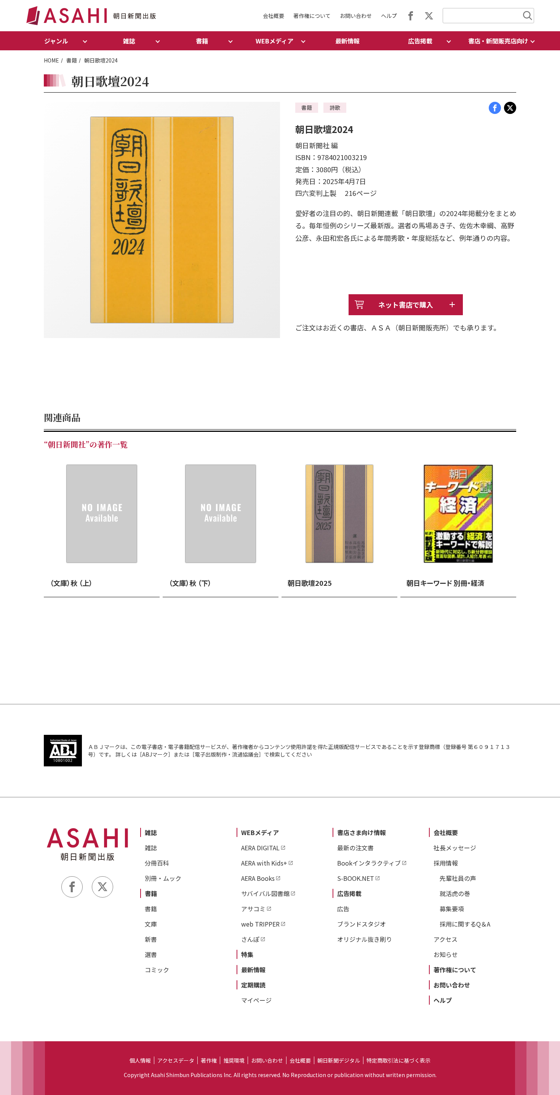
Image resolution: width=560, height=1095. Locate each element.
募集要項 (452, 908)
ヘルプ (389, 15)
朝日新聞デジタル (338, 1060)
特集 (247, 954)
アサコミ (253, 908)
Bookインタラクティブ (369, 862)
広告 (343, 908)
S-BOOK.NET (355, 878)
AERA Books (258, 878)
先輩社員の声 (458, 878)
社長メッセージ (455, 847)
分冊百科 (157, 862)
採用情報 (446, 862)
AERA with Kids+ (264, 862)
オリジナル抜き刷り (364, 939)
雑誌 (151, 832)
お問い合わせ (356, 15)
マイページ (256, 1000)
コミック (157, 969)
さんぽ (250, 939)
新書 (151, 939)
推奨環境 (234, 1060)
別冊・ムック (163, 878)
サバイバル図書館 (265, 893)
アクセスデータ (175, 1060)
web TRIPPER (260, 923)
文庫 (151, 923)
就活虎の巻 (455, 893)
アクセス (446, 939)
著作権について (312, 15)
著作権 (209, 1060)
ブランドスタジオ (361, 923)
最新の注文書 (355, 847)
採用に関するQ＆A (465, 923)
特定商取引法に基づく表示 (398, 1060)
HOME (51, 60)
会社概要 (273, 15)
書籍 (71, 60)
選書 (151, 954)
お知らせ (446, 954)
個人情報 (140, 1060)
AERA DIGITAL (260, 847)
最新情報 (347, 40)
